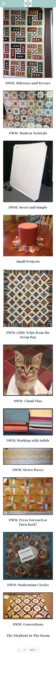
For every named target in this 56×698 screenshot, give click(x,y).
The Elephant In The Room (28, 635)
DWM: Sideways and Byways (28, 83)
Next (34, 650)
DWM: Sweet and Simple (28, 207)
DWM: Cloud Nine (28, 401)
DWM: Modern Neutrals (28, 133)
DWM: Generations (28, 624)
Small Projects (28, 261)
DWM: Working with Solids (28, 440)
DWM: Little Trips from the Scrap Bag (28, 334)
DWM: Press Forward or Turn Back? (28, 522)
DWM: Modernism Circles (28, 585)
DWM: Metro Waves (28, 470)
